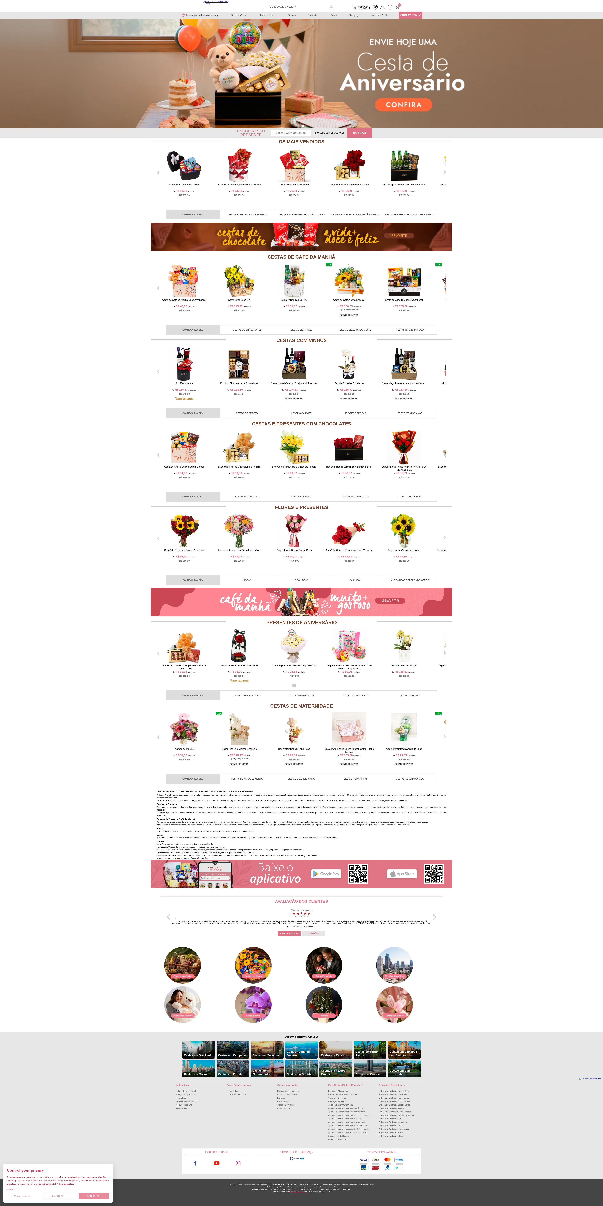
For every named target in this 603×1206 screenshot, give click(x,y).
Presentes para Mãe (410, 413)
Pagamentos (181, 1108)
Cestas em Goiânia (196, 1074)
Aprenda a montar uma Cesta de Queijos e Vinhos (349, 1115)
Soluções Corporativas (185, 1094)
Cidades (292, 15)
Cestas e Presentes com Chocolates (301, 423)
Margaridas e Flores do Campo (410, 580)
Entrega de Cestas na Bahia (391, 1132)
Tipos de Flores (267, 15)
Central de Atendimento (287, 1094)
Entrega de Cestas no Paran (391, 1108)
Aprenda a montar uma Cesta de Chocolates (347, 1132)
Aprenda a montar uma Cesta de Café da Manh (349, 1129)
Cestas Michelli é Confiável (187, 1101)
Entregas (281, 1098)
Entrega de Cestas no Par (390, 1119)
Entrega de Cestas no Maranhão (393, 1122)
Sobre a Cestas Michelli (186, 1091)
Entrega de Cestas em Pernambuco (394, 1129)
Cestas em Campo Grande (333, 1072)
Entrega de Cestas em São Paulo (393, 1094)
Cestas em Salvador (265, 1055)
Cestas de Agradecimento (356, 329)
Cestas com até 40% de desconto (342, 1094)
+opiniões (314, 933)
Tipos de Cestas (239, 15)
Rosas (247, 580)
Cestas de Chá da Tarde (247, 329)
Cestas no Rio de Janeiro (298, 1053)
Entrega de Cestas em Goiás (391, 1136)
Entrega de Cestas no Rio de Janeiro (394, 1098)
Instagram (238, 1163)
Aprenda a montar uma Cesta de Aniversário (347, 1122)
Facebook (195, 1163)
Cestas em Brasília (367, 1074)
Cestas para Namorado (410, 779)
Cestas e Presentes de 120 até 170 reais (355, 214)
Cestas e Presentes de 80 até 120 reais (301, 214)
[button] (300, 126)
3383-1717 (363, 7)
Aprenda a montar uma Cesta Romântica (345, 1108)
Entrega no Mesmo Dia (338, 1091)
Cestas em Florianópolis (261, 1072)
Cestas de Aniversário (301, 779)
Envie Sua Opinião (289, 933)
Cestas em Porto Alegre (366, 1053)
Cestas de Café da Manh (301, 256)
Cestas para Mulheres (355, 496)
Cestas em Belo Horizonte (400, 1072)
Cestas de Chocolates (355, 695)
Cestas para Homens (409, 496)
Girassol (355, 580)
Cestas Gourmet (301, 413)
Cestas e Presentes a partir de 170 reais (410, 214)
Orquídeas (301, 580)
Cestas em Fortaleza (231, 1074)
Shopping (353, 15)
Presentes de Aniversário (301, 622)
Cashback (375, 7)
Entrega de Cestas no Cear (391, 1126)
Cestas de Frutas (301, 329)
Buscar (359, 133)
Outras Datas (232, 1091)
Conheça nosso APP (337, 1101)
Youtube (217, 1163)
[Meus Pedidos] (390, 7)
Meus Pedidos (283, 1101)
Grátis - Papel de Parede (338, 1139)
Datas (334, 15)
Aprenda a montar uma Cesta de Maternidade (347, 1126)
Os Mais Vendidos (301, 141)
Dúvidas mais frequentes (288, 1091)
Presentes (313, 15)
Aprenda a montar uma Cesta (340, 1105)
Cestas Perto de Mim (301, 1037)
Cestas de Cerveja (247, 413)
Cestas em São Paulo (198, 1055)
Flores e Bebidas (355, 413)
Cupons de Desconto (337, 1098)
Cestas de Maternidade (301, 706)
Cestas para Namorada (410, 329)
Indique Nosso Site (184, 1105)
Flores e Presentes (301, 507)
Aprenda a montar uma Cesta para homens (346, 1112)
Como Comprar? (284, 1108)
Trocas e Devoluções (286, 1105)
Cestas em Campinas (232, 1055)
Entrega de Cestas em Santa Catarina (395, 1112)
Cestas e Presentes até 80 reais (247, 214)
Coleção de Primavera (236, 1094)
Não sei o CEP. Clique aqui (329, 133)
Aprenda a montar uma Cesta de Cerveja (345, 1119)
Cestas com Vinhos (301, 340)
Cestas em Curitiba (299, 1074)
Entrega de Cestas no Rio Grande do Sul (396, 1115)
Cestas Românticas (247, 496)
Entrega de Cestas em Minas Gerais (394, 1101)
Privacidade (181, 1098)
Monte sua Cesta (379, 15)
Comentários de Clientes (338, 1136)
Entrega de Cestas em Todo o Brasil (394, 1091)
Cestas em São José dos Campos (403, 1053)
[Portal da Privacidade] (296, 1160)
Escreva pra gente (298, 1191)
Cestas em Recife (332, 1055)
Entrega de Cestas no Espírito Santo (394, 1105)
